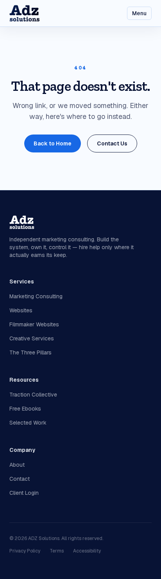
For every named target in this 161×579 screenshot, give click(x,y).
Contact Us (112, 143)
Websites (20, 310)
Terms (57, 551)
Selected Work (28, 422)
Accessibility (87, 551)
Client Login (24, 492)
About (17, 464)
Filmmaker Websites (34, 324)
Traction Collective (33, 394)
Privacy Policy (24, 551)
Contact (19, 478)
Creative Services (31, 338)
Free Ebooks (25, 408)
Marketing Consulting (36, 296)
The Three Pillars (30, 352)
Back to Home (53, 143)
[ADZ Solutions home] (24, 13)
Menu (139, 13)
